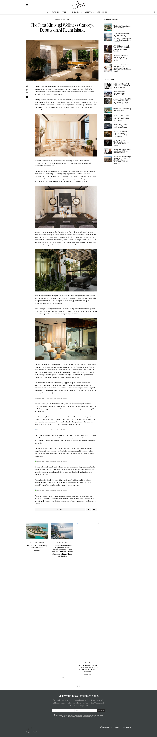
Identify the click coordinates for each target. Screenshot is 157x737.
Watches (55, 12)
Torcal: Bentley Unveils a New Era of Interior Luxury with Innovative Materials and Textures (121, 117)
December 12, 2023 (57, 35)
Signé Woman (75, 12)
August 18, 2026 (37, 550)
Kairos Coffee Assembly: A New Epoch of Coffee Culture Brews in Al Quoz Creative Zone (121, 134)
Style (64, 12)
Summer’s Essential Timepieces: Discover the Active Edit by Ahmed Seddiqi (121, 142)
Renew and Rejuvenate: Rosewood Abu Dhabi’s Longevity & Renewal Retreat (120, 58)
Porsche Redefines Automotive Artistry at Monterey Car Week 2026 (121, 93)
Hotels (31, 542)
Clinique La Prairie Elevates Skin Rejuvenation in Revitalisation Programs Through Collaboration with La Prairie (122, 68)
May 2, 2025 (62, 559)
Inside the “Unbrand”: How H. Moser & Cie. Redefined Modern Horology (121, 85)
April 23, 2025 (87, 674)
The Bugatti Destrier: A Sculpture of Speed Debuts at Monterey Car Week (121, 125)
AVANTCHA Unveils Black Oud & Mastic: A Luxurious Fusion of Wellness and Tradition (88, 668)
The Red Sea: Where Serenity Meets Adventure (36, 546)
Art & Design (102, 12)
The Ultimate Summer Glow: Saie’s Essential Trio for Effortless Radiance (122, 151)
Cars (47, 12)
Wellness (41, 542)
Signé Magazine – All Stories (108, 727)
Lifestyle (88, 12)
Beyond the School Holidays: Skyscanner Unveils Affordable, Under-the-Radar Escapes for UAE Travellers (122, 160)
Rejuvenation (58, 19)
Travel (36, 542)
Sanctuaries (66, 19)
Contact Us (127, 727)
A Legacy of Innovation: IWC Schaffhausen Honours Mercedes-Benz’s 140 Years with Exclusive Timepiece (122, 101)
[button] (61, 677)
